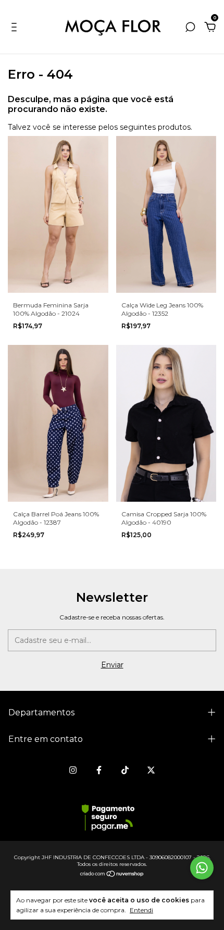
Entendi (141, 910)
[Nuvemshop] (112, 874)
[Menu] (16, 29)
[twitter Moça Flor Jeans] (151, 770)
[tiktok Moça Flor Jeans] (125, 770)
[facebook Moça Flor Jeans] (99, 770)
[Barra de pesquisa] (190, 29)
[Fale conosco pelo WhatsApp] (202, 867)
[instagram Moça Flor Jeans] (73, 770)
